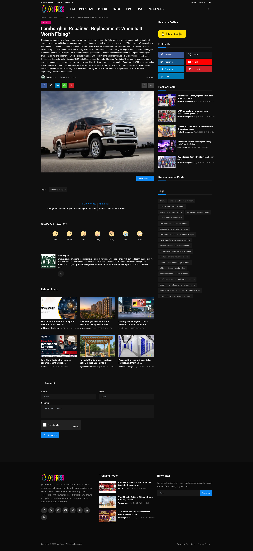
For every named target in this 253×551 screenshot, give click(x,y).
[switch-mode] (210, 2)
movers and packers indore (198, 212)
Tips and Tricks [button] (155, 9)
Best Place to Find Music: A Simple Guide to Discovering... (134, 483)
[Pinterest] (80, 510)
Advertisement (47, 2)
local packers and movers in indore (174, 257)
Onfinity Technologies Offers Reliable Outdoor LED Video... (133, 323)
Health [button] (140, 9)
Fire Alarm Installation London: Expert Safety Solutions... (56, 361)
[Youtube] (65, 510)
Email (101, 391)
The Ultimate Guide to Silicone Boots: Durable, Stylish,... (135, 498)
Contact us (69, 2)
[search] (209, 9)
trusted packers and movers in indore (175, 240)
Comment (45, 403)
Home (72, 9)
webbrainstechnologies (50, 328)
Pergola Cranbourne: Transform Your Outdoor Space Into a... (96, 361)
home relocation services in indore (174, 273)
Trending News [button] (86, 9)
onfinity (121, 328)
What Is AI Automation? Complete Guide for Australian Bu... (57, 323)
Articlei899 (122, 488)
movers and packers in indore (172, 206)
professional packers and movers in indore (177, 279)
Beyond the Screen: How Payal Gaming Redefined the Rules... (194, 143)
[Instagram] (58, 510)
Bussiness (53, 17)
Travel (162, 201)
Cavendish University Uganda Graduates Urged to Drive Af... (195, 97)
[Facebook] (44, 510)
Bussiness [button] (102, 9)
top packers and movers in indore (173, 223)
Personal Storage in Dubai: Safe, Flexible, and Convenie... (134, 361)
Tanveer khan (123, 503)
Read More (144, 178)
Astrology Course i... (125, 517)
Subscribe (206, 493)
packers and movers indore (171, 212)
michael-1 (44, 366)
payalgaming (182, 147)
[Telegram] (73, 510)
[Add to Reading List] (151, 85)
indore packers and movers (171, 217)
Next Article (104, 204)
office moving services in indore (172, 268)
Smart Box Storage (125, 366)
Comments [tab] (50, 383)
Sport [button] (128, 9)
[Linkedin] (87, 510)
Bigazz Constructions (88, 366)
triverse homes (85, 328)
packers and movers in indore (182, 201)
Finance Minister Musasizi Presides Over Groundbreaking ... (195, 127)
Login (193, 2)
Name (44, 391)
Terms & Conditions (186, 544)
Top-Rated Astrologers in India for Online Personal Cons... (134, 513)
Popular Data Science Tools (112, 208)
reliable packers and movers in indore (175, 245)
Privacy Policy (204, 544)
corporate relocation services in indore (175, 251)
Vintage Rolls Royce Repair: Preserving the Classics (71, 208)
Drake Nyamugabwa (185, 101)
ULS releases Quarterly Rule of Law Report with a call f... (195, 158)
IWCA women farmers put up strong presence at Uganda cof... (192, 112)
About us (59, 2)
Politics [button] (116, 9)
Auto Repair (63, 255)
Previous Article (89, 204)
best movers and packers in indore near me (177, 285)
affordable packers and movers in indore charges (180, 290)
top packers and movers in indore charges (177, 234)
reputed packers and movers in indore (175, 296)
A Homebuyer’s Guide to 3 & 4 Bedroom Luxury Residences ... (95, 323)
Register (202, 2)
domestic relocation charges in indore (175, 262)
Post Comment (50, 435)
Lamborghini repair (58, 189)
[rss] (44, 517)
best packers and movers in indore (174, 229)
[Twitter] (51, 510)
